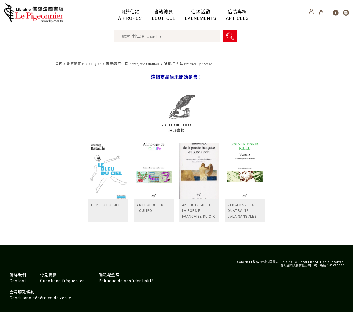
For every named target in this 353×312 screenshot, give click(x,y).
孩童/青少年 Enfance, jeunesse (188, 64)
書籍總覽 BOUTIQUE (84, 64)
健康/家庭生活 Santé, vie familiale (133, 64)
